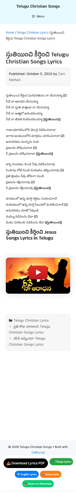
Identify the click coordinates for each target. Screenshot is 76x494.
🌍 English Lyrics (27, 474)
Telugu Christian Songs (38, 6)
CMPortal (38, 452)
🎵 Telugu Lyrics (61, 461)
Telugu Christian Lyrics (32, 32)
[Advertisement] (38, 398)
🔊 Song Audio (50, 474)
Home (10, 32)
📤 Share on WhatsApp (38, 483)
